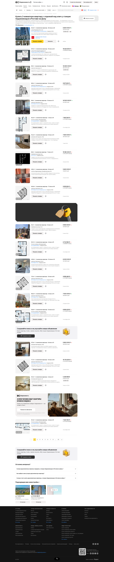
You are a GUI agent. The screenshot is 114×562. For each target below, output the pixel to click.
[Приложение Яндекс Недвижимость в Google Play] (93, 553)
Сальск (47, 514)
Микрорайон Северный (67, 516)
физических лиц (26, 413)
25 (58, 439)
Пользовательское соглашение (48, 544)
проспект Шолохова (35, 68)
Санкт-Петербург (34, 512)
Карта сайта (76, 544)
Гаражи (86, 516)
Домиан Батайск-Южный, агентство (40, 37)
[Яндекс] (96, 559)
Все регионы (33, 535)
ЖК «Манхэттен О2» (35, 103)
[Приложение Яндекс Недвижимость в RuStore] (97, 553)
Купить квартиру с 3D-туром (68, 535)
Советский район (65, 520)
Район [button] (84, 10)
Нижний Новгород (35, 520)
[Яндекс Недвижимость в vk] (93, 544)
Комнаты (86, 510)
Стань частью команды (35, 544)
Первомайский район (66, 514)
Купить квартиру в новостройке (68, 529)
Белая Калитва (49, 512)
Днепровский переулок (36, 136)
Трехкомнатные (18, 533)
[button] (67, 2)
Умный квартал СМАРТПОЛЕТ (37, 52)
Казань (32, 518)
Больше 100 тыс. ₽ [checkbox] (22, 218)
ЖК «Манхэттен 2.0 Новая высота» (38, 86)
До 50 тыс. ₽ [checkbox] (30, 214)
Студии (17, 531)
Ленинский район (65, 510)
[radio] (37, 439)
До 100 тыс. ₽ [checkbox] (47, 214)
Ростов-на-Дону (34, 119)
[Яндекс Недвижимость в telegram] (98, 544)
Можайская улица (46, 171)
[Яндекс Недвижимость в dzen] (95, 544)
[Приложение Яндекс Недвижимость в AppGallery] (95, 553)
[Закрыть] (98, 10)
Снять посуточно (50, 527)
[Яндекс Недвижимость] (23, 2)
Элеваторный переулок (20, 520)
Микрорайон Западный (66, 518)
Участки (86, 512)
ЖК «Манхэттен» (35, 262)
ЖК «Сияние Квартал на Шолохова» (39, 31)
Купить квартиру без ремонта (68, 531)
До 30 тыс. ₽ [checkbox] (21, 214)
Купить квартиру (65, 527)
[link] (96, 2)
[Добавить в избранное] (58, 41)
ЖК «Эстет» (33, 155)
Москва (32, 510)
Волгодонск (48, 518)
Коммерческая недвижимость (91, 518)
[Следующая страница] (61, 439)
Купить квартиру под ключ (67, 537)
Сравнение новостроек (36, 531)
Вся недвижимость (19, 544)
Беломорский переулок (36, 378)
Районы (32, 527)
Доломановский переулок (21, 518)
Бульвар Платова (19, 514)
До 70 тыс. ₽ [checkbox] (39, 214)
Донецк (48, 510)
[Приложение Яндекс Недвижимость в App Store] (91, 553)
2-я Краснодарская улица (20, 510)
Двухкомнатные (18, 527)
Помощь (70, 544)
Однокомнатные (19, 529)
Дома (86, 514)
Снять (47, 529)
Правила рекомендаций (62, 544)
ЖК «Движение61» (35, 121)
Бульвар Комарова (19, 512)
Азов (47, 516)
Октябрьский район (66, 512)
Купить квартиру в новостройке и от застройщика (72, 533)
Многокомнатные (19, 535)
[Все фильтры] (16, 10)
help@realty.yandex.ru (41, 552)
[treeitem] (19, 6)
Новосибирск (34, 514)
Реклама (27, 544)
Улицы (32, 533)
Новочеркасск (49, 520)
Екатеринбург (34, 516)
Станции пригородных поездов (37, 529)
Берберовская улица (35, 154)
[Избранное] (64, 2)
